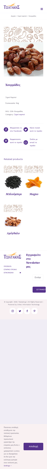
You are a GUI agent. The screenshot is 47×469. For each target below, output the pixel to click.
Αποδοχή (33, 446)
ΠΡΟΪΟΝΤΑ (7, 266)
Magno (33, 194)
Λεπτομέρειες (13, 178)
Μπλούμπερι (14, 194)
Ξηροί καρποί (19, 114)
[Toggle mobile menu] (42, 9)
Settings (7, 466)
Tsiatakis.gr (23, 302)
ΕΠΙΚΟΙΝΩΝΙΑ (9, 273)
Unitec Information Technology (28, 304)
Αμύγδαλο (13, 233)
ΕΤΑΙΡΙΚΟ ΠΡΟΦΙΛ (10, 269)
